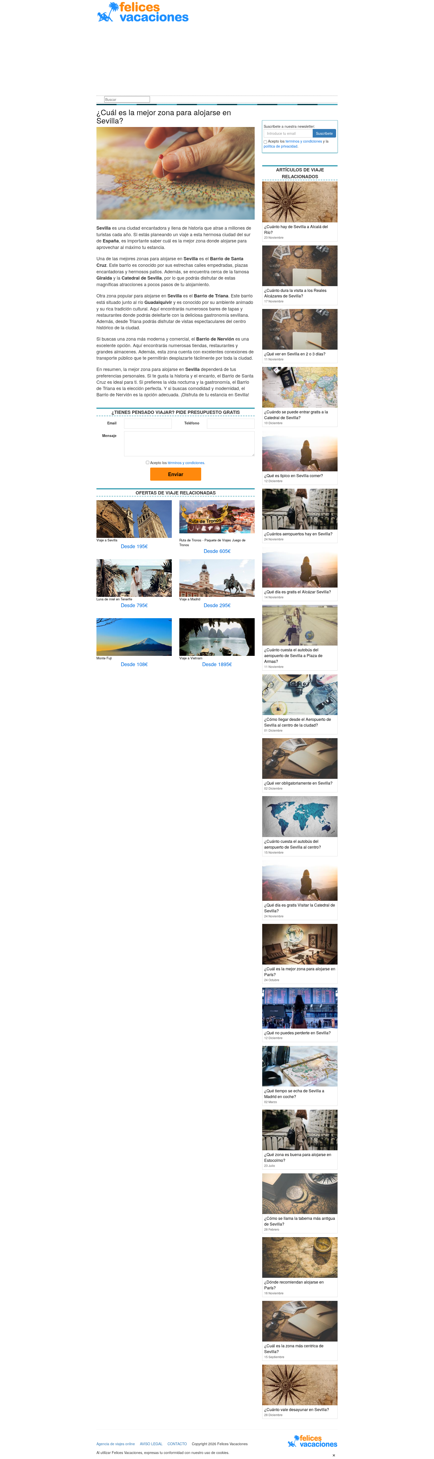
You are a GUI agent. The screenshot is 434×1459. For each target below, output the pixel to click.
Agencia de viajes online (115, 1443)
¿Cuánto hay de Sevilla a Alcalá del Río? (296, 229)
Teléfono (191, 422)
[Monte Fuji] (134, 642)
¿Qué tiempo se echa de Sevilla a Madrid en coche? (294, 1093)
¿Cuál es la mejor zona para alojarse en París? (299, 971)
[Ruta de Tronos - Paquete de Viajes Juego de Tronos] (217, 516)
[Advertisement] (217, 60)
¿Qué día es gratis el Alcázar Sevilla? (297, 592)
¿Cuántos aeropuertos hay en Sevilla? (298, 534)
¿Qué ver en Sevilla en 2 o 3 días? (294, 354)
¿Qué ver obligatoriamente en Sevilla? (298, 783)
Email (112, 422)
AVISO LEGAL (151, 1443)
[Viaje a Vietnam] (217, 638)
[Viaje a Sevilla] (134, 520)
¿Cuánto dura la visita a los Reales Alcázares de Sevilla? (295, 293)
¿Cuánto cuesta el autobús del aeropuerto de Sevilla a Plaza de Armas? (293, 655)
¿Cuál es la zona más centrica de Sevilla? (293, 1348)
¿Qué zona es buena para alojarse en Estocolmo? (297, 1157)
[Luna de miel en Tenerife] (134, 579)
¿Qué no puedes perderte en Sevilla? (297, 1033)
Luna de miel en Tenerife (114, 599)
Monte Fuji (104, 658)
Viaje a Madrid (189, 599)
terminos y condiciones (304, 141)
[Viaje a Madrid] (217, 583)
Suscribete (324, 133)
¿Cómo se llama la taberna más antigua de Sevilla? (299, 1221)
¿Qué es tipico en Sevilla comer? (293, 475)
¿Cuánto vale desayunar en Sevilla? (296, 1409)
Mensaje (109, 435)
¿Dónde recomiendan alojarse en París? (294, 1285)
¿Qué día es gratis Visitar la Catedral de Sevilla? (299, 908)
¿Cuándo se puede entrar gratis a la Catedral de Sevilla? (296, 414)
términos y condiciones (186, 462)
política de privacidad (280, 146)
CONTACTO (177, 1443)
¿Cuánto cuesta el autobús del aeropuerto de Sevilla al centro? (292, 844)
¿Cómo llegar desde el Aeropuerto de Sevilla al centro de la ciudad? (297, 722)
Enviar (175, 474)
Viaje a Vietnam (190, 658)
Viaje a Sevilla (106, 540)
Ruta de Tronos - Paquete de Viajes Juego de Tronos (212, 542)
